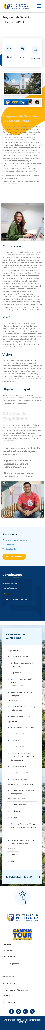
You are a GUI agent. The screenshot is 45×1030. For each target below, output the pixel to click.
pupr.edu (10, 1002)
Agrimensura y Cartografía (22, 727)
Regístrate (14, 964)
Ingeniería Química (19, 779)
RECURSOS (35, 58)
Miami (13, 861)
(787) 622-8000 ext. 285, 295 (14, 599)
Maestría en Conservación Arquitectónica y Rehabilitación (22, 682)
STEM (13, 834)
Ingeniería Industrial (19, 766)
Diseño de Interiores (19, 656)
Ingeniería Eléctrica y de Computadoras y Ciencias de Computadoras (23, 756)
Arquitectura (16, 673)
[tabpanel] (22, 757)
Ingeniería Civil (17, 740)
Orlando (14, 855)
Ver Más (9, 57)
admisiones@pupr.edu (17, 990)
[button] (5, 92)
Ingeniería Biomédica (20, 734)
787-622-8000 (12, 983)
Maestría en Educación (20, 716)
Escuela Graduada (18, 805)
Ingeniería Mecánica (19, 773)
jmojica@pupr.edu (10, 588)
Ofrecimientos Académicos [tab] (15, 636)
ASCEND (14, 817)
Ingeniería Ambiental (20, 747)
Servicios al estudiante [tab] (21, 876)
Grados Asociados (18, 811)
